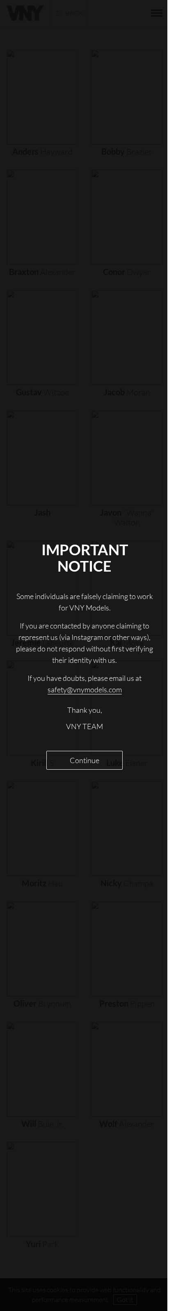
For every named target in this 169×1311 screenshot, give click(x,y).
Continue (81, 760)
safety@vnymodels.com (81, 689)
